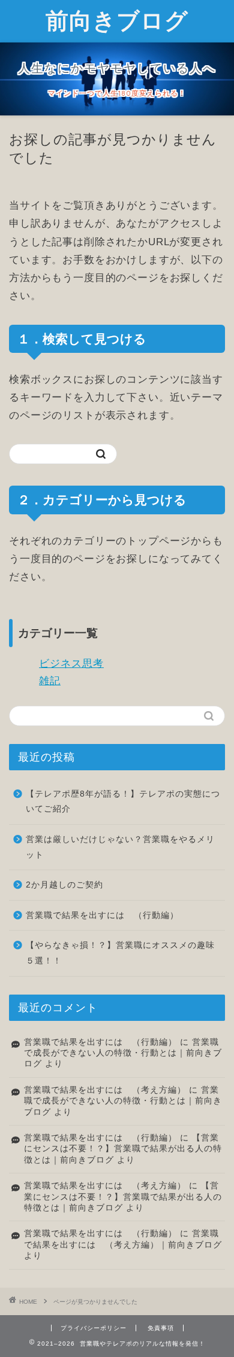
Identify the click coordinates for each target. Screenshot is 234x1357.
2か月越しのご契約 (64, 884)
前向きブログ (117, 20)
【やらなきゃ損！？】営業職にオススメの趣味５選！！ (120, 953)
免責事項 (161, 1328)
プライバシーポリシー (94, 1328)
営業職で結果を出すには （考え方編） (105, 1089)
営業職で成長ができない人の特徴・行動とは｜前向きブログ (123, 1053)
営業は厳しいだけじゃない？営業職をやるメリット (120, 847)
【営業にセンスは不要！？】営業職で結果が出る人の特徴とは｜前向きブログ (123, 1148)
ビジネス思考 (71, 663)
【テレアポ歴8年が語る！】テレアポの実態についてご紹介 (123, 801)
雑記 (50, 681)
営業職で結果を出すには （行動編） (102, 915)
